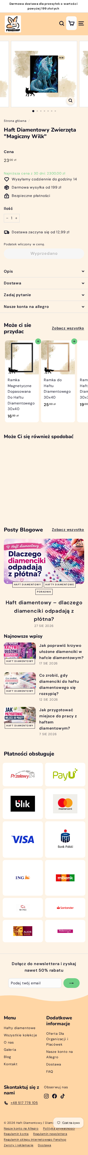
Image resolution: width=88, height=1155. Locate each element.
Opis (8, 271)
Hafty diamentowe (20, 1028)
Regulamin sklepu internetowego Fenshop (35, 1139)
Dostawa (12, 283)
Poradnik (44, 591)
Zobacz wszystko (68, 328)
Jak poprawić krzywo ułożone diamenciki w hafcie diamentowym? (61, 651)
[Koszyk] (71, 23)
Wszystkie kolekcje (20, 1035)
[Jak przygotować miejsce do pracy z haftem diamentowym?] (20, 716)
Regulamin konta (16, 1134)
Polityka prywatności (59, 1128)
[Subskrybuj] (71, 983)
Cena (9, 151)
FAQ (49, 1071)
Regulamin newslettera (50, 1134)
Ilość (8, 208)
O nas (9, 1042)
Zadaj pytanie (17, 294)
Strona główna (15, 121)
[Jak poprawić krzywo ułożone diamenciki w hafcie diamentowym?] (20, 651)
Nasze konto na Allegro (59, 1054)
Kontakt (11, 1064)
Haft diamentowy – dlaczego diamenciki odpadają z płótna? (44, 611)
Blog (7, 1057)
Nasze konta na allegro (26, 306)
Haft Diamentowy (27, 584)
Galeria (10, 1049)
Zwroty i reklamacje (18, 1145)
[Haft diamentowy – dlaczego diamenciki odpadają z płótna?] (44, 561)
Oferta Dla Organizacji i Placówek (57, 1039)
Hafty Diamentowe (59, 584)
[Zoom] (70, 100)
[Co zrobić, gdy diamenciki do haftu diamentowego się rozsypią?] (20, 681)
